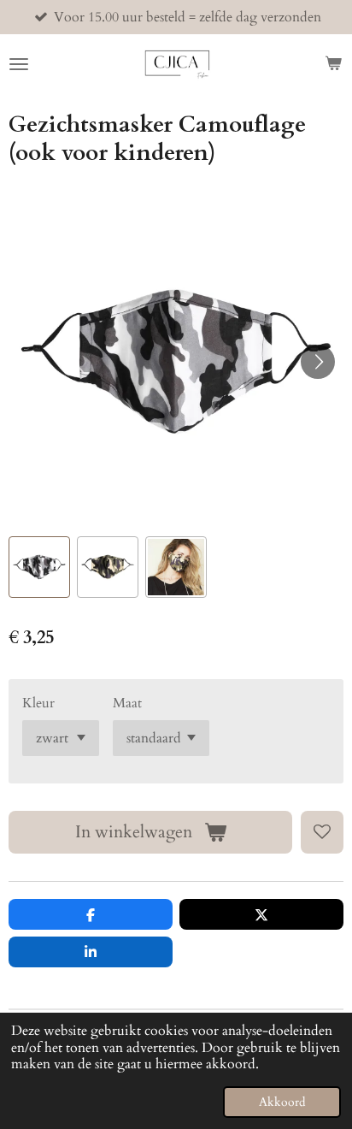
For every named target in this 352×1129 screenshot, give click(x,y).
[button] (39, 567)
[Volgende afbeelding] (318, 362)
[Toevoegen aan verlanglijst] (322, 832)
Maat (127, 703)
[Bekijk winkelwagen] (333, 64)
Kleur (38, 703)
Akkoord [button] (282, 1102)
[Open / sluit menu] (19, 64)
